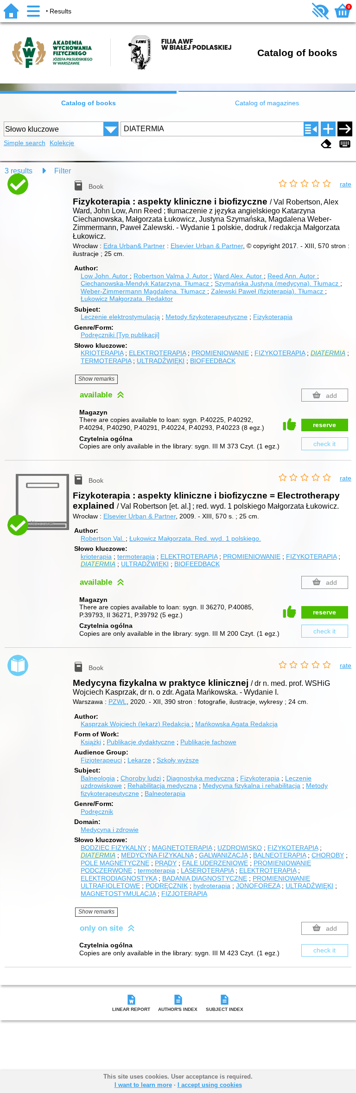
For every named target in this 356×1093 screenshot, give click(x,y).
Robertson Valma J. (171, 276)
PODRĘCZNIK (167, 885)
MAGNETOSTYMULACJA (118, 893)
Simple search (24, 143)
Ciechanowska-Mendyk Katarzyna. (145, 283)
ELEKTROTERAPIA (157, 353)
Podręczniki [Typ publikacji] (120, 335)
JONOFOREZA (258, 885)
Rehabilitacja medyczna (162, 785)
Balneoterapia (165, 793)
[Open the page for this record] (44, 189)
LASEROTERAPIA (207, 870)
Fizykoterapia (272, 316)
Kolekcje (62, 143)
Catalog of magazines (267, 103)
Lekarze (139, 760)
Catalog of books (88, 103)
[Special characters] (344, 144)
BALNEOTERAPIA (279, 855)
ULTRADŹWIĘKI (160, 360)
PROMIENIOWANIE (220, 353)
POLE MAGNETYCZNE (115, 863)
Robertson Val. (103, 538)
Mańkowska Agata (236, 724)
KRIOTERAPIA (102, 353)
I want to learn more (143, 1084)
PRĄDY (166, 863)
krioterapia (96, 556)
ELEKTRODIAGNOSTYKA (119, 878)
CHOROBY (328, 855)
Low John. (104, 276)
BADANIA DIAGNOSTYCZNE (204, 878)
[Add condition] (328, 128)
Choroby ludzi (141, 778)
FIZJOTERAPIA (184, 893)
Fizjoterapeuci (101, 760)
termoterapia (136, 556)
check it (324, 443)
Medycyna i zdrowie (110, 829)
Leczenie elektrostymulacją (120, 316)
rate (345, 184)
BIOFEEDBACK (212, 360)
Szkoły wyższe (178, 760)
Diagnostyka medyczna (200, 778)
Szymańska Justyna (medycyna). (276, 283)
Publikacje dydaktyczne (141, 742)
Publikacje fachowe (208, 742)
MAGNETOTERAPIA (182, 847)
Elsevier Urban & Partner (207, 245)
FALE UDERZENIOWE (215, 863)
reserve (324, 424)
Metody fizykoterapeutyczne (206, 316)
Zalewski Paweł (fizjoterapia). (267, 291)
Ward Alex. (238, 276)
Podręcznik (97, 811)
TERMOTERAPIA (106, 360)
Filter (62, 171)
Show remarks (96, 379)
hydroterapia (211, 885)
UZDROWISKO (239, 847)
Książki (91, 742)
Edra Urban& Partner (134, 245)
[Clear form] (326, 144)
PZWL (117, 701)
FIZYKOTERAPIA (279, 353)
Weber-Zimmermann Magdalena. (143, 291)
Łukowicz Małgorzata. (127, 298)
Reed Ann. (291, 276)
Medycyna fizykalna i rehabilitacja (251, 785)
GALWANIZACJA (223, 855)
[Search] (344, 128)
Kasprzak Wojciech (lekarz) (135, 724)
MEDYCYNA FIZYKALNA (157, 855)
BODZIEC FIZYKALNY (113, 847)
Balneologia (98, 778)
